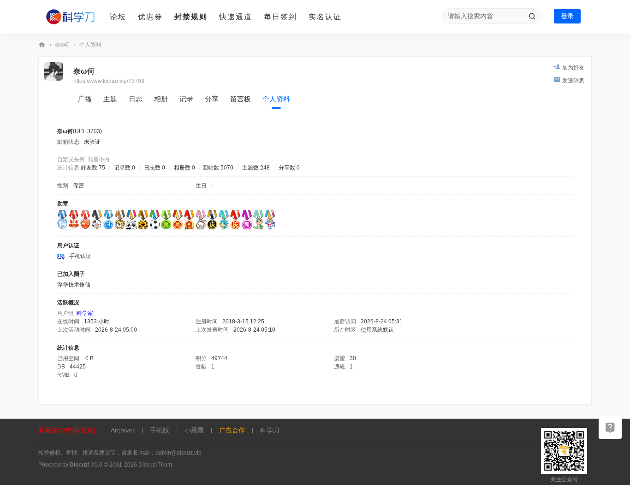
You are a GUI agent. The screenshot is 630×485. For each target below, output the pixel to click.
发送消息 (573, 80)
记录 (186, 99)
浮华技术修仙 (73, 284)
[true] (532, 16)
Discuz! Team (155, 465)
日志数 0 (154, 167)
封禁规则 (191, 17)
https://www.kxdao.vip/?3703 (108, 81)
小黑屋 (194, 430)
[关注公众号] (610, 427)
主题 (110, 99)
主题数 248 (256, 167)
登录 (567, 16)
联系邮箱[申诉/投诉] (66, 430)
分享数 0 (289, 167)
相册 (161, 99)
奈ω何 (62, 44)
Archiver (123, 430)
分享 (212, 99)
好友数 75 (93, 167)
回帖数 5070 (217, 167)
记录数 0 (124, 167)
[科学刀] (70, 17)
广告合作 (232, 430)
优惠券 (150, 17)
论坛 (118, 17)
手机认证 (80, 256)
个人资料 (276, 99)
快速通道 (235, 17)
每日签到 (280, 17)
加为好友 (573, 67)
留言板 (240, 99)
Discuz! (79, 465)
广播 (85, 99)
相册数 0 (184, 167)
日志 (136, 99)
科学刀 (42, 45)
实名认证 (325, 17)
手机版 (159, 430)
